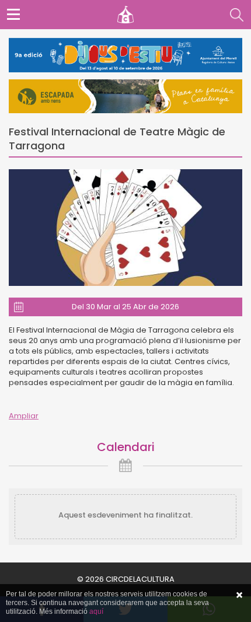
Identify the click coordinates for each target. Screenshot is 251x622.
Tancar (239, 595)
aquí (96, 611)
